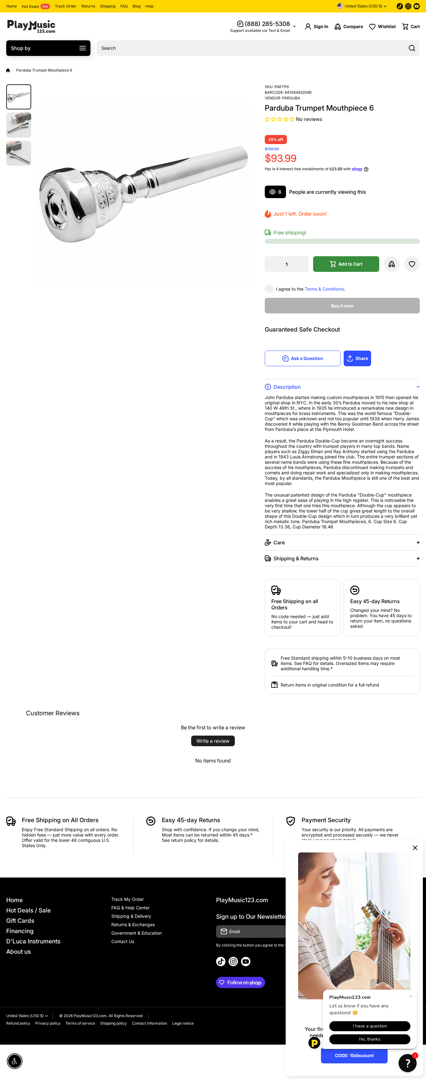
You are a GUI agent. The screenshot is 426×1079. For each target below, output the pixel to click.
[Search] (412, 48)
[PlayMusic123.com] (31, 26)
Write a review (213, 741)
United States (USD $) (25, 1016)
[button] (411, 26)
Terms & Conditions (324, 289)
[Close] (415, 848)
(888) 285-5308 (267, 23)
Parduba (291, 98)
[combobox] (258, 48)
